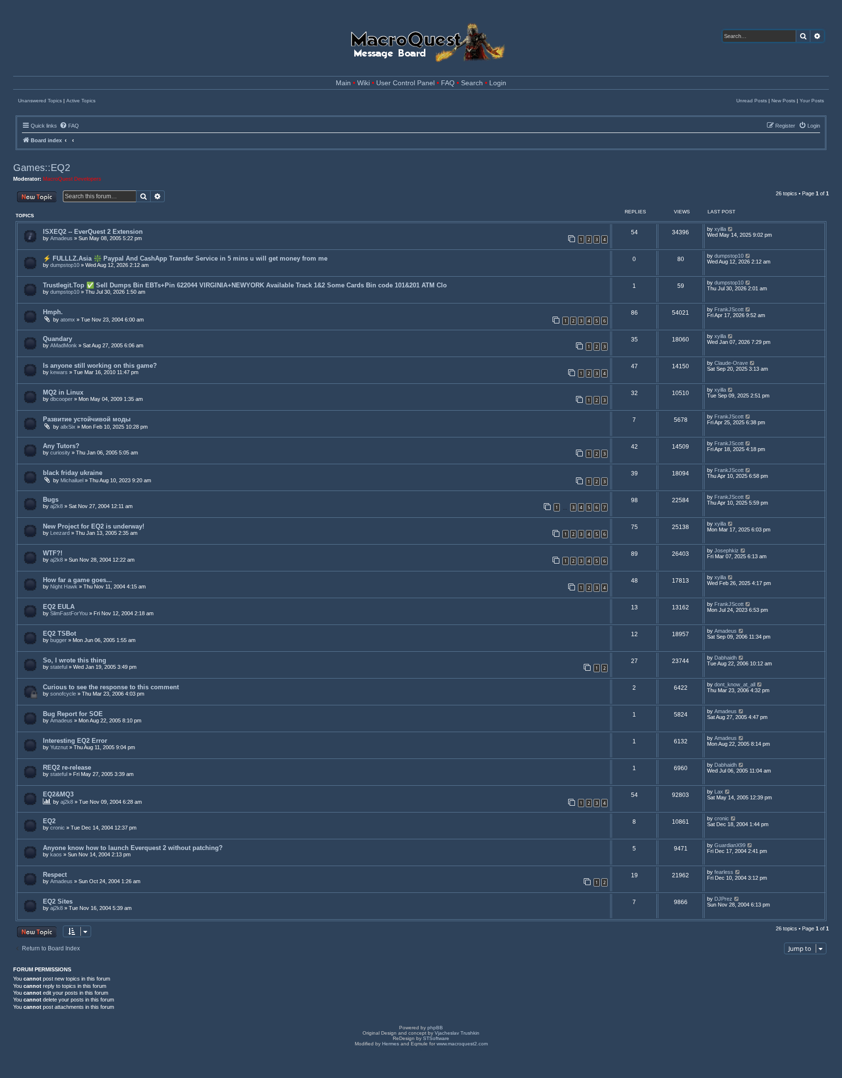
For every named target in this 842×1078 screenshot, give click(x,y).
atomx (67, 319)
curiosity (60, 452)
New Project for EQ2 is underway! (93, 526)
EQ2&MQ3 (58, 794)
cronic (57, 828)
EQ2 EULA (59, 606)
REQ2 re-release (67, 767)
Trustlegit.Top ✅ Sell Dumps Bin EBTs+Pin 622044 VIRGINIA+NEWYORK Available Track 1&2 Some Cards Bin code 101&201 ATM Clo (245, 285)
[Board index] (427, 40)
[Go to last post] (730, 229)
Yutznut (59, 747)
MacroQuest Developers (72, 179)
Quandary (57, 338)
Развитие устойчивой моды (87, 419)
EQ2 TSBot (59, 633)
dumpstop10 (64, 265)
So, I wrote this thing (74, 660)
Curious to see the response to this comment (111, 687)
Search (472, 83)
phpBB (435, 1027)
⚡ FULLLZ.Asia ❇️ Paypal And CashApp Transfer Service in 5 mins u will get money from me (185, 258)
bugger (58, 640)
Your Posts (812, 100)
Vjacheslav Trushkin (457, 1033)
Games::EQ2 (41, 167)
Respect (55, 874)
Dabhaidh (725, 658)
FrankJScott (729, 309)
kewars (59, 372)
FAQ (448, 83)
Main (343, 83)
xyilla (720, 229)
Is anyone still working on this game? (100, 365)
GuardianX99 (730, 845)
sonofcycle (63, 694)
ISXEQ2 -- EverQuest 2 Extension (93, 231)
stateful (58, 667)
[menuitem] (69, 126)
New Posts (783, 100)
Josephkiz (726, 550)
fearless (723, 872)
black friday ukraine (72, 472)
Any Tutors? (61, 446)
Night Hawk (63, 586)
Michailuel (71, 480)
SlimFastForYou (69, 613)
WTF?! (52, 553)
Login (497, 83)
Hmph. (53, 312)
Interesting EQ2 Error (75, 740)
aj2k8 (56, 506)
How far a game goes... (77, 580)
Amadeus (61, 238)
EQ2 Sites (58, 901)
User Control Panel (405, 83)
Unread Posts (751, 100)
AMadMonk (63, 345)
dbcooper (61, 399)
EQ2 (49, 821)
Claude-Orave (731, 363)
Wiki (363, 83)
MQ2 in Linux (63, 392)
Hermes (390, 1043)
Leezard (60, 533)
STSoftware (436, 1038)
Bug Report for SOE (73, 714)
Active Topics (81, 100)
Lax (718, 791)
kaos (56, 854)
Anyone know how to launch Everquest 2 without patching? (133, 847)
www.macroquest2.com (462, 1043)
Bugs (50, 499)
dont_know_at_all (734, 684)
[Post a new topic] (36, 196)
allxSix (68, 427)
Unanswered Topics (40, 100)
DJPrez (723, 899)
